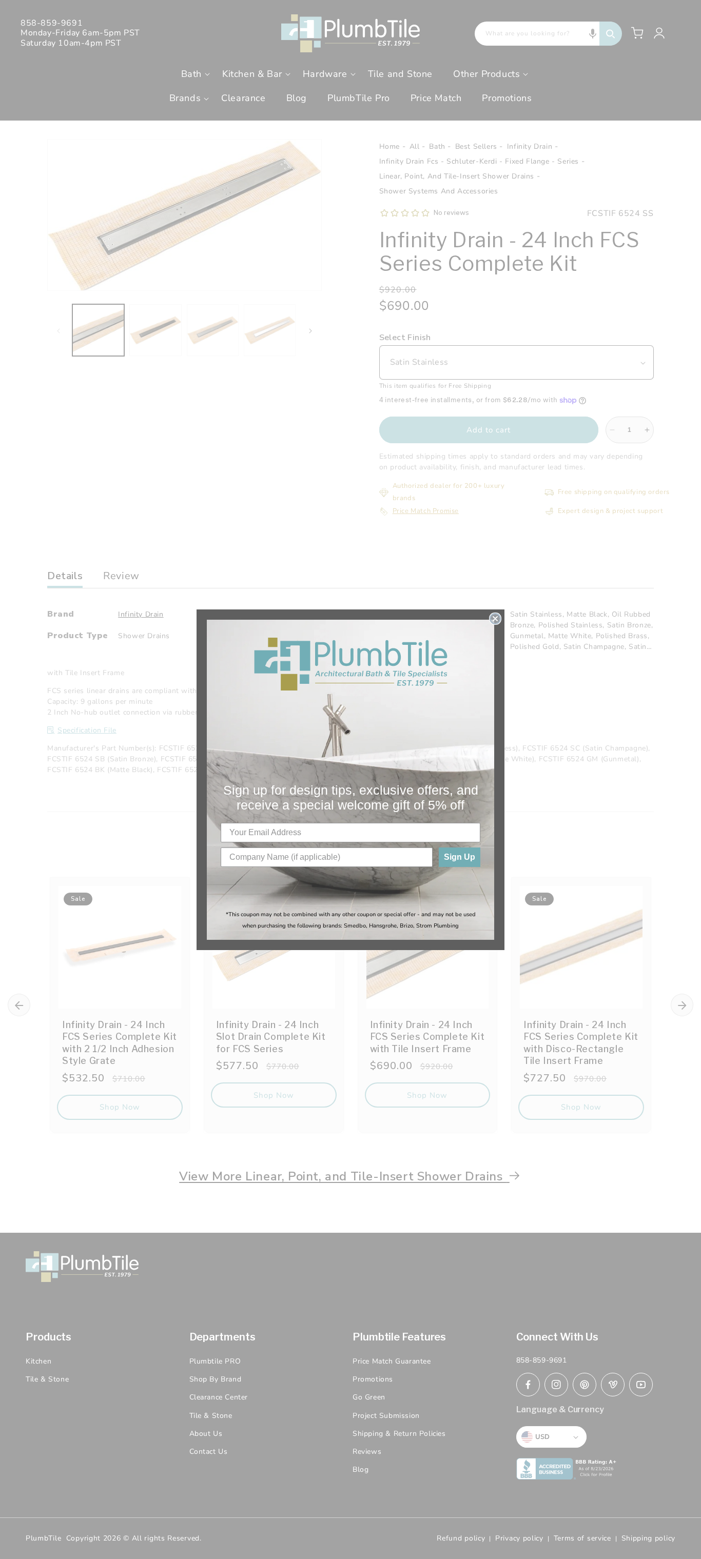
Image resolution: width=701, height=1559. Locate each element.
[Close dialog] (495, 619)
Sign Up (459, 857)
